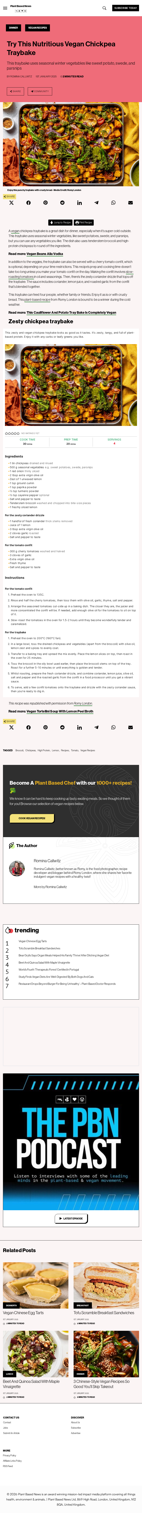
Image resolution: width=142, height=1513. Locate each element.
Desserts (11, 1305)
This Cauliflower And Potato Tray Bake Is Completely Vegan (71, 312)
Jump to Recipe (62, 222)
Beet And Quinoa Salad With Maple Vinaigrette (44, 962)
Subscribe (76, 1427)
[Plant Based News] (5, 8)
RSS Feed (8, 1466)
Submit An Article (11, 1433)
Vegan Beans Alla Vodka (45, 254)
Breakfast (83, 1305)
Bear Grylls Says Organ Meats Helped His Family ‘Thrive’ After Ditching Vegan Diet (64, 955)
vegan (15, 231)
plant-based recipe (37, 299)
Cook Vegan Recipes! (32, 818)
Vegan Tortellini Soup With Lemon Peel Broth (60, 711)
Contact (7, 1422)
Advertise (75, 1433)
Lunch (9, 1374)
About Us (75, 1422)
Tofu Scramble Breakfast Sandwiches (39, 948)
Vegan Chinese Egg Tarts (33, 941)
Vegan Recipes (37, 27)
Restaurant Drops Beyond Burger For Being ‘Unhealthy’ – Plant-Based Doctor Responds (67, 984)
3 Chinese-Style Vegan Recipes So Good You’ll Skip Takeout (102, 1384)
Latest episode (73, 1218)
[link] (21, 10)
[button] (6, 433)
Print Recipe (85, 222)
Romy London (83, 703)
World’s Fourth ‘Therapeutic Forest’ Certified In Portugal (49, 969)
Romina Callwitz (21, 76)
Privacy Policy (9, 1455)
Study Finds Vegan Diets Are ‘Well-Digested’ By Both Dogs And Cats (56, 977)
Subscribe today (125, 7)
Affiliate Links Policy (12, 1460)
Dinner (13, 27)
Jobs (5, 1427)
